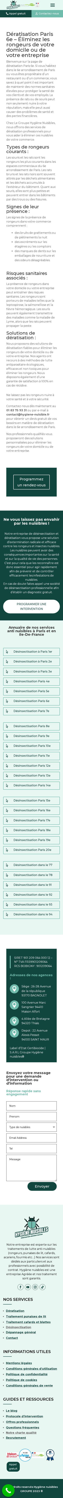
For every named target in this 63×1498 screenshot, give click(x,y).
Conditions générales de (24, 1385)
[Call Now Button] (8, 1490)
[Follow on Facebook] (20, 1287)
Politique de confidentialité (27, 1374)
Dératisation (15, 1311)
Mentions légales (19, 1363)
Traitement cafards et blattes (28, 1322)
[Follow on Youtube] (28, 1287)
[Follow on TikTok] (43, 1287)
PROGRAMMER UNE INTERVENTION (31, 607)
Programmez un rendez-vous (31, 482)
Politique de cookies (21, 1380)
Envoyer (42, 1186)
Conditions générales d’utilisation (31, 1368)
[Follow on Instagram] (35, 1287)
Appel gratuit (17, 13)
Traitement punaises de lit (26, 1316)
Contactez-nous (49, 13)
